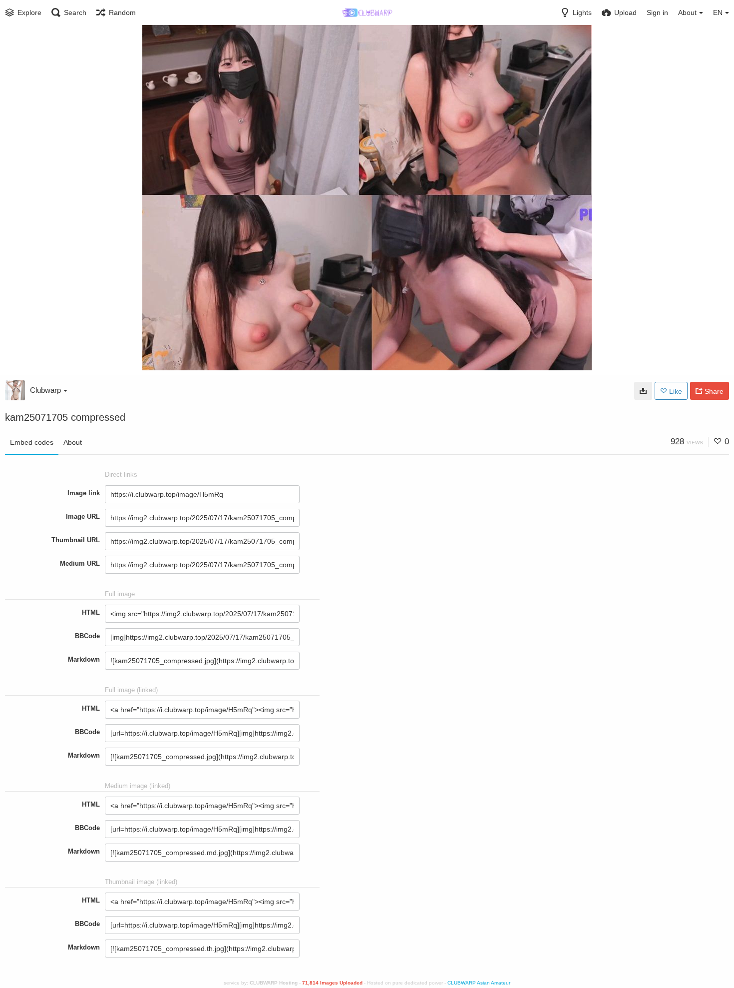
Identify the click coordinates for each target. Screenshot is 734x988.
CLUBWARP (462, 983)
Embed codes (31, 442)
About (72, 442)
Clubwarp (45, 390)
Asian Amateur (493, 983)
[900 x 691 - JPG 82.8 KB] (643, 391)
